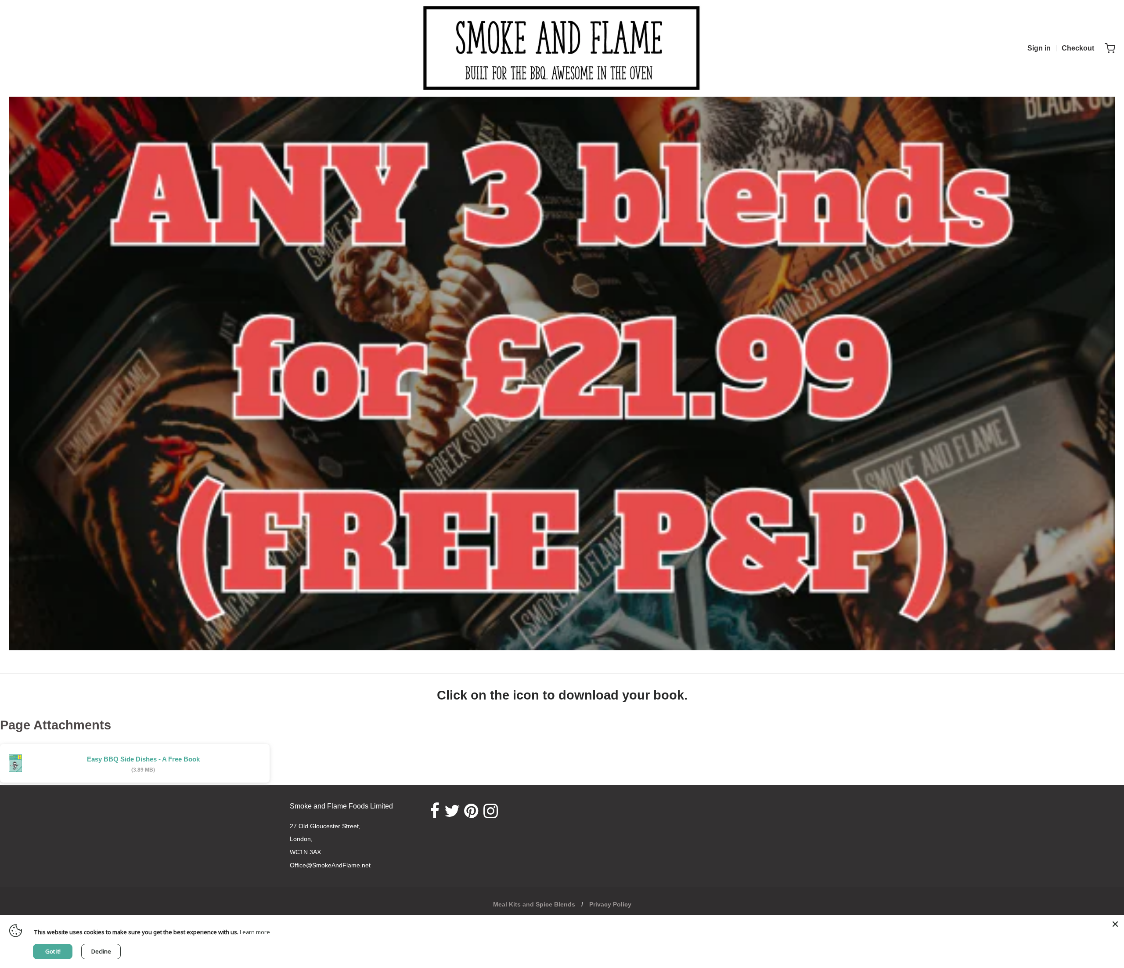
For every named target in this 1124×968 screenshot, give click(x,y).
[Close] (1115, 924)
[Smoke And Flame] (562, 48)
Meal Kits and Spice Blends (534, 904)
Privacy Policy (610, 904)
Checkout (1078, 48)
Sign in (1039, 48)
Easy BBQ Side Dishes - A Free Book (143, 759)
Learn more (255, 932)
